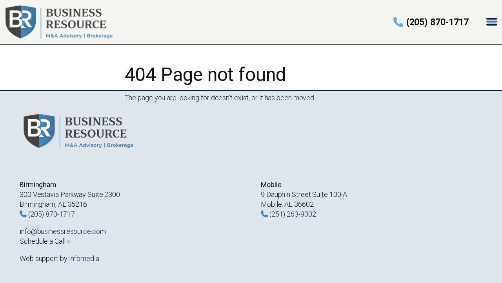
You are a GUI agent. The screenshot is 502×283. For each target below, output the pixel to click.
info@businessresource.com (63, 231)
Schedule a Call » (45, 241)
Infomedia (84, 258)
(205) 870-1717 (437, 22)
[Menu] (492, 22)
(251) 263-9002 (292, 214)
